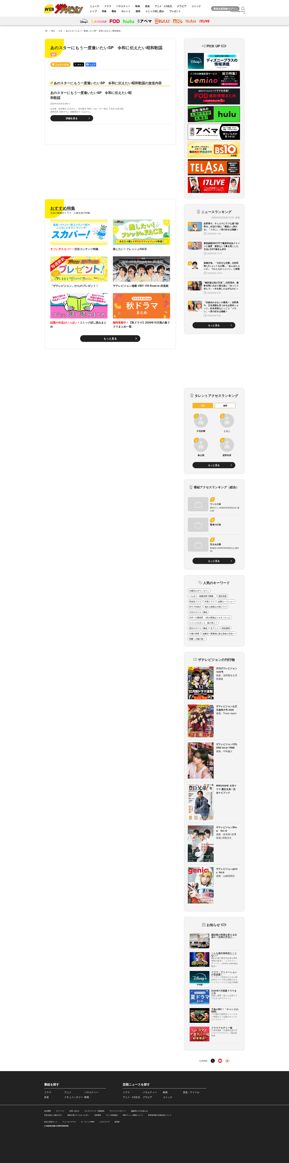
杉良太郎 (120, 108)
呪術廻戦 (226, 628)
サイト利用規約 (112, 1115)
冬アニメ (215, 628)
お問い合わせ (74, 1111)
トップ (93, 11)
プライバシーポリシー (117, 1111)
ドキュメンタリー (73, 1097)
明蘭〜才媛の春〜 (197, 639)
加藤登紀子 (75, 111)
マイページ (60, 1111)
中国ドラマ (210, 601)
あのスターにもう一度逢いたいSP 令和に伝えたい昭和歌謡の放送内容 (108, 82)
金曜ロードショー (226, 601)
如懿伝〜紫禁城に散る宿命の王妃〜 (219, 633)
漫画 (138, 11)
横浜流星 (223, 596)
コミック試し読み (154, 11)
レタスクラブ (105, 1122)
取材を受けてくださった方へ (78, 1115)
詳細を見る (72, 118)
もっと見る (110, 338)
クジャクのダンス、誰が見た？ (203, 623)
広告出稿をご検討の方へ (53, 1115)
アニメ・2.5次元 (163, 6)
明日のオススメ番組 (198, 628)
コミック (196, 6)
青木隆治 (82, 108)
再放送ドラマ (195, 601)
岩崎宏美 (54, 111)
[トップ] (46, 30)
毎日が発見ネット (51, 1122)
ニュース (94, 6)
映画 (137, 6)
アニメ (67, 1092)
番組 (114, 11)
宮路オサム (64, 111)
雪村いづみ (92, 108)
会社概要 (47, 1111)
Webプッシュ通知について (133, 1115)
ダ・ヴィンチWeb (87, 1122)
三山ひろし (86, 111)
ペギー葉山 (103, 108)
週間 (225, 405)
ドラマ (107, 6)
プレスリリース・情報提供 (94, 1111)
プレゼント (175, 11)
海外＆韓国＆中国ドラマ (216, 607)
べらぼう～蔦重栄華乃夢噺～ (202, 596)
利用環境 (97, 1115)
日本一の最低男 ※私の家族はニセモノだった (209, 617)
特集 (104, 11)
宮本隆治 (62, 108)
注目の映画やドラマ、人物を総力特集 (70, 212)
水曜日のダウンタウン (199, 591)
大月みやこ (72, 108)
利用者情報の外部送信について (159, 1115)
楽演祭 (117, 1122)
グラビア (181, 6)
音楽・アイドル (191, 1092)
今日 (203, 405)
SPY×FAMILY (195, 607)
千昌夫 (112, 108)
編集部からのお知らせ (139, 1111)
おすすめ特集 (62, 208)
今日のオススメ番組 (198, 612)
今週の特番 (194, 633)
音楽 (147, 6)
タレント (126, 11)
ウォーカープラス (69, 1122)
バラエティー (123, 6)
